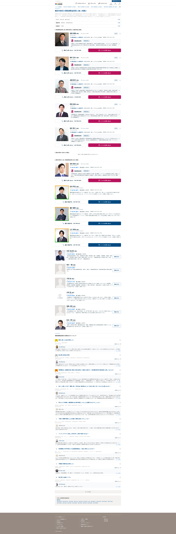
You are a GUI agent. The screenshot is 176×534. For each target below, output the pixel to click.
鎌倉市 (73, 295)
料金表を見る (86, 40)
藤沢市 (77, 167)
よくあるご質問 (60, 526)
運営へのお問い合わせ (61, 528)
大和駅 (78, 281)
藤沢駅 (82, 167)
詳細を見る (116, 256)
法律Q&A (58, 520)
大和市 (73, 281)
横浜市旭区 (65, 502)
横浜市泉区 (74, 37)
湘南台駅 (79, 254)
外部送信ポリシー (84, 524)
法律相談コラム (60, 522)
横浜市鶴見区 (59, 501)
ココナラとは (59, 524)
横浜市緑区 (69, 502)
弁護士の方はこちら (116, 1)
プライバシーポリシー (85, 522)
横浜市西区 (71, 501)
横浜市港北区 (104, 501)
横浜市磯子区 (93, 501)
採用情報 (106, 520)
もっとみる (88, 491)
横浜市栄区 (80, 502)
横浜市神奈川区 (65, 501)
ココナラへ (58, 1)
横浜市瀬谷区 (74, 502)
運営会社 (106, 519)
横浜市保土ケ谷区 (87, 501)
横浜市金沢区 (98, 501)
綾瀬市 (73, 267)
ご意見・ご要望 (84, 519)
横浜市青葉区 (90, 502)
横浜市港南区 (59, 502)
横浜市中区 (76, 501)
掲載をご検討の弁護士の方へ (87, 526)
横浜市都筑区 (95, 502)
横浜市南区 (81, 501)
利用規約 (83, 520)
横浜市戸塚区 (110, 501)
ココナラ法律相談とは (61, 519)
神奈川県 (73, 167)
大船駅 (78, 295)
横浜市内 (58, 499)
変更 (119, 19)
